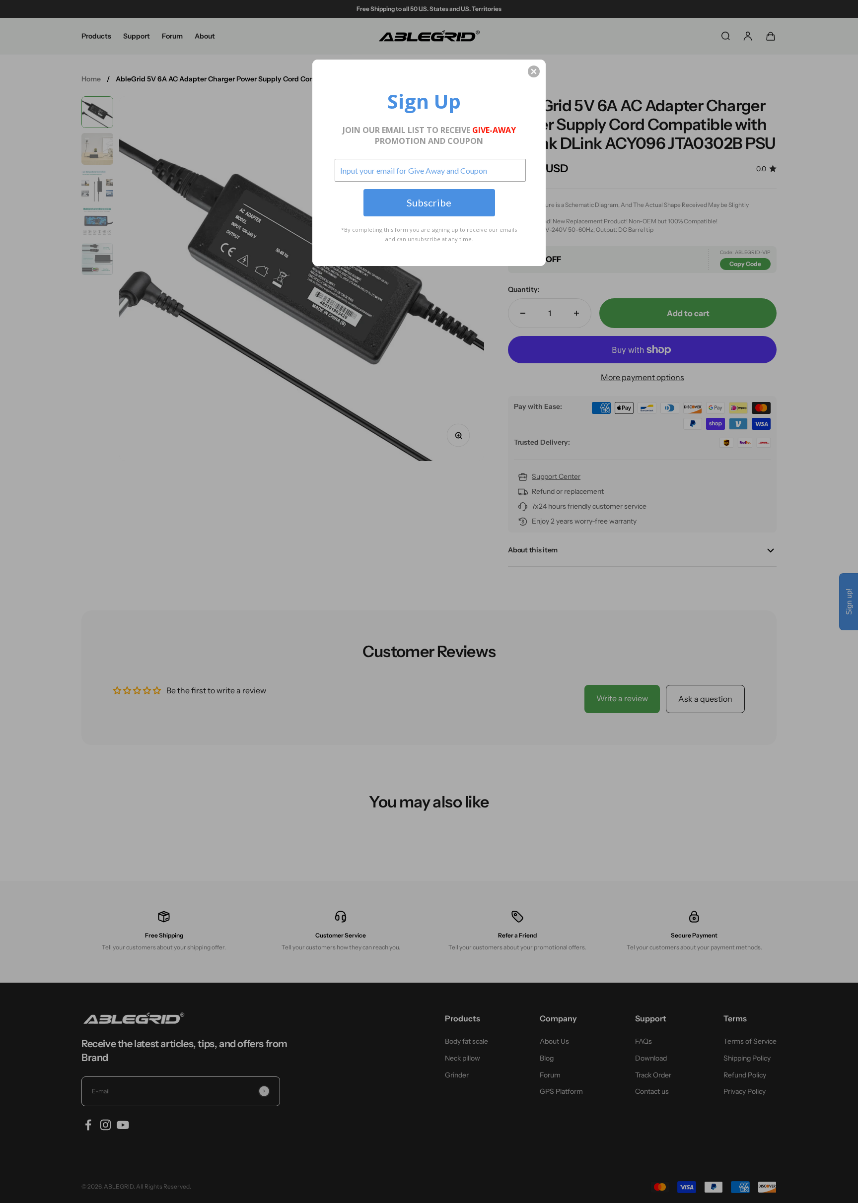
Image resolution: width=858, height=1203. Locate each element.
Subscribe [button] (429, 202)
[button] (534, 71)
